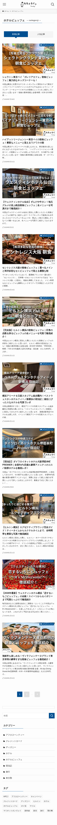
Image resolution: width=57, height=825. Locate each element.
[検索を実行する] (52, 715)
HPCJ (6, 796)
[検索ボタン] (52, 4)
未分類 (9, 778)
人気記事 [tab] (41, 34)
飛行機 (50, 811)
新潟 (35, 811)
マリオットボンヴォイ (12, 811)
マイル (32, 806)
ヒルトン (36, 801)
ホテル (9, 753)
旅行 (8, 772)
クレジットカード (14, 741)
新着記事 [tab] (16, 34)
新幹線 (27, 811)
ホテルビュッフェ (14, 759)
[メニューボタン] (4, 4)
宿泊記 (9, 766)
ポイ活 (23, 806)
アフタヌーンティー (15, 735)
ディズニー (11, 747)
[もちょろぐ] (28, 4)
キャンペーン (36, 796)
